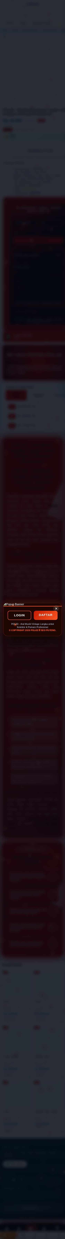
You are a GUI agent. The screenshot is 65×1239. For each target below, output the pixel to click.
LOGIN (19, 615)
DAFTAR (46, 615)
